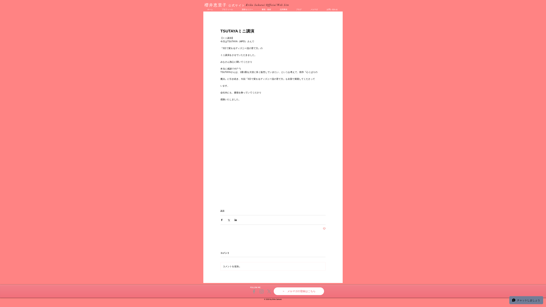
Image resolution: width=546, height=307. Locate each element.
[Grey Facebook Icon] (254, 291)
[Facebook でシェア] (221, 220)
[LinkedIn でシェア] (235, 220)
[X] (269, 291)
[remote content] (273, 150)
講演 (222, 211)
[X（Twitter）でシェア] (228, 220)
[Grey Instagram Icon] (261, 291)
